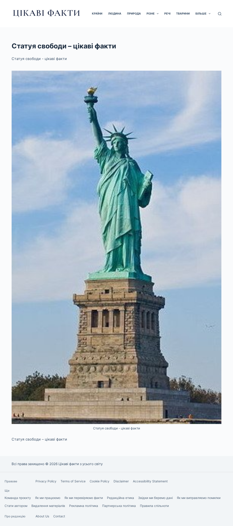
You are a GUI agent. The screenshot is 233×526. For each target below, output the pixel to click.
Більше (200, 13)
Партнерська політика (119, 506)
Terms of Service (73, 481)
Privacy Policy (45, 481)
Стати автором (16, 506)
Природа (134, 13)
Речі (167, 13)
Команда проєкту (18, 498)
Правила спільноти (154, 506)
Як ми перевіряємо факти (83, 498)
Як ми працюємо (47, 498)
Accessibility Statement (150, 481)
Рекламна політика (83, 506)
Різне (150, 13)
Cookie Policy (99, 481)
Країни (97, 13)
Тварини (183, 13)
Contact (59, 516)
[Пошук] (219, 13)
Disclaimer (121, 481)
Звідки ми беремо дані (155, 498)
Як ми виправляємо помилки (198, 498)
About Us (42, 516)
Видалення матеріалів (48, 506)
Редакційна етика (120, 498)
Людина (114, 13)
